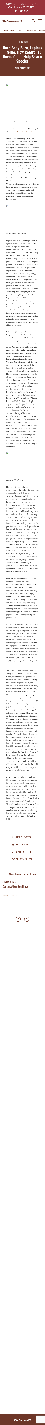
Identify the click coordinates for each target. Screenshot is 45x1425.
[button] (19, 919)
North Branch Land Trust (26, 131)
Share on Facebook (23, 837)
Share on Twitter (24, 844)
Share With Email (24, 859)
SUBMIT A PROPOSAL (26, 9)
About (6, 30)
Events (12, 30)
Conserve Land (31, 30)
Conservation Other (10, 895)
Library (20, 30)
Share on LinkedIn (24, 852)
